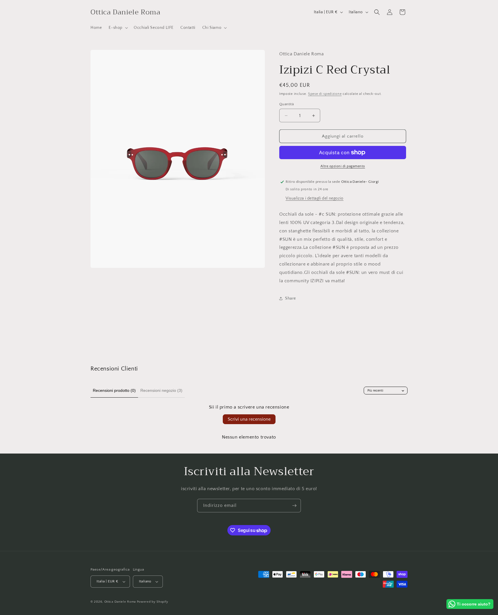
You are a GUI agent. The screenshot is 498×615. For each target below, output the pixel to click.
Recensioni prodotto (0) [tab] (114, 390)
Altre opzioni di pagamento (342, 166)
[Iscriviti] (294, 505)
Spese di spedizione (325, 94)
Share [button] (290, 298)
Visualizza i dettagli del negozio (315, 198)
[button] (117, 28)
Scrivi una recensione (249, 419)
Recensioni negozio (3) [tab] (161, 390)
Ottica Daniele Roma (120, 601)
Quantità (286, 104)
